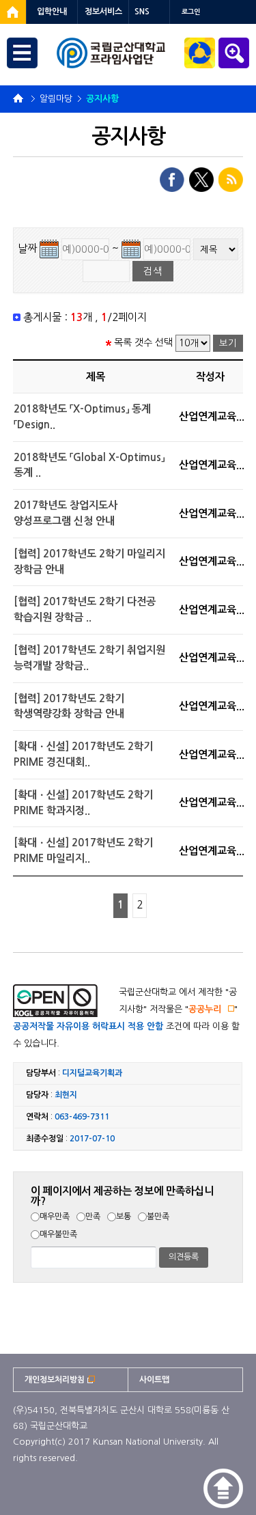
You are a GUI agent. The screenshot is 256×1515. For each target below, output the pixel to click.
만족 (92, 1216)
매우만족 (55, 1216)
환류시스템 (199, 53)
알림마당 (56, 98)
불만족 (158, 1216)
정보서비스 (103, 12)
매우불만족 (58, 1234)
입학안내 (52, 12)
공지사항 (102, 98)
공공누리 (204, 1009)
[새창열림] (13, 12)
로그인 (191, 12)
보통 (123, 1216)
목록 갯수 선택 (143, 342)
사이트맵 (154, 1380)
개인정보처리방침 (55, 1380)
